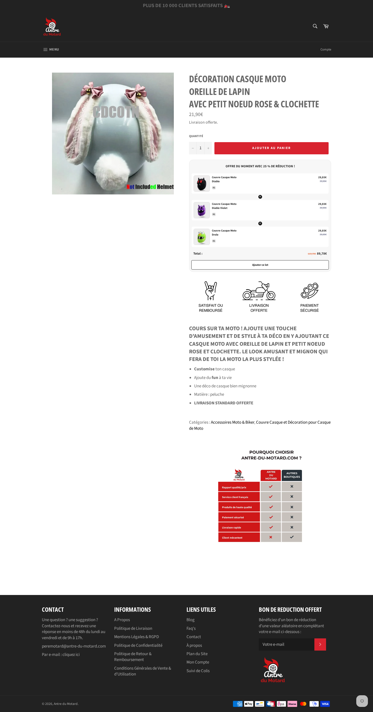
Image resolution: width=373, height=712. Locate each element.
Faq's (191, 628)
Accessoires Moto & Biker (232, 422)
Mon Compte (198, 662)
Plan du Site (197, 654)
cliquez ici (71, 655)
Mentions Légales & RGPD (136, 637)
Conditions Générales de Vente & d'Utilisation (142, 671)
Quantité (196, 136)
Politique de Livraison (133, 628)
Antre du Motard (66, 703)
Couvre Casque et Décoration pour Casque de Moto (260, 425)
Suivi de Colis (198, 671)
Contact (194, 637)
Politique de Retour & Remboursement (132, 657)
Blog (191, 620)
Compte (325, 49)
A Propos (122, 620)
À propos (194, 645)
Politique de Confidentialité (138, 645)
